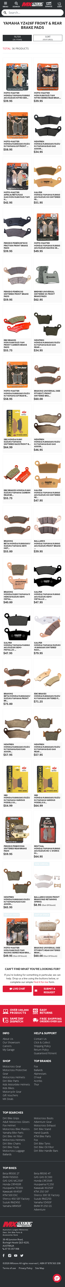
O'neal (37, 1077)
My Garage (9, 1049)
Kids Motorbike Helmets (16, 1084)
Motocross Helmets (14, 1077)
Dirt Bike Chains (12, 1143)
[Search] (5, 12)
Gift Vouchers (10, 1095)
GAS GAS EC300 (43, 1177)
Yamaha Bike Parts (13, 1132)
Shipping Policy (42, 1046)
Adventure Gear (43, 1122)
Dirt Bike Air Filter (12, 1136)
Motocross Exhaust (45, 1125)
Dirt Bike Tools (11, 1147)
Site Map (39, 1268)
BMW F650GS (10, 1177)
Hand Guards (41, 1132)
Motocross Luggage (14, 1150)
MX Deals (8, 1099)
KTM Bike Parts (42, 1136)
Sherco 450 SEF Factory (16, 1198)
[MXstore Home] (17, 1225)
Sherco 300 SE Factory (46, 1195)
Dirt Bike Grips (11, 1118)
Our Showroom (11, 1042)
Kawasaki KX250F (43, 1188)
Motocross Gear (12, 1066)
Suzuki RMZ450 (11, 1202)
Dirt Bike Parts (11, 1081)
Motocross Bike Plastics (16, 1129)
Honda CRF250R (43, 1180)
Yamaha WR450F (12, 1206)
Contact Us (40, 1038)
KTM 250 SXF (41, 1191)
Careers (7, 1046)
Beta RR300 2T (11, 1173)
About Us (8, 1038)
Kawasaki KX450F (12, 1191)
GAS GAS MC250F (13, 1180)
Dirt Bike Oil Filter (44, 1147)
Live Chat (19, 988)
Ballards (38, 1070)
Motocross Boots (43, 1118)
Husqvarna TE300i (13, 1188)
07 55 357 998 (11, 1248)
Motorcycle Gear (12, 1091)
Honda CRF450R (12, 1184)
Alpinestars (40, 1073)
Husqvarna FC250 (44, 1184)
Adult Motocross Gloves (16, 1122)
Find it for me (41, 982)
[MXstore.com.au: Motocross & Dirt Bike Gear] (32, 4)
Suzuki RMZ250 (42, 1198)
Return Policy (41, 1049)
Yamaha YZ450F (43, 1202)
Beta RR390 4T (42, 1173)
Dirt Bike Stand (42, 1129)
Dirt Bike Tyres (42, 1143)
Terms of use (9, 1268)
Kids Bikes (8, 1088)
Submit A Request (49, 990)
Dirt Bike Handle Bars (46, 1150)
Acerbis (38, 1081)
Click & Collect (42, 1042)
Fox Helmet (9, 1125)
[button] (57, 1278)
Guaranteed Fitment (45, 1053)
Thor (36, 1084)
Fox (36, 1066)
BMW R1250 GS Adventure (43, 1207)
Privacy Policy (25, 1268)
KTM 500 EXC (10, 1195)
